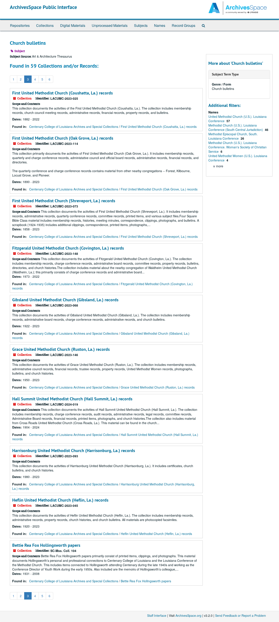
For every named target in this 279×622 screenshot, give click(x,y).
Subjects (141, 25)
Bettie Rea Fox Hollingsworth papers (46, 545)
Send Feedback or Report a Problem (240, 615)
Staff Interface (156, 615)
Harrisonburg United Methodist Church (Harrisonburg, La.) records (73, 450)
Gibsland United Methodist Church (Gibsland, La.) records (65, 300)
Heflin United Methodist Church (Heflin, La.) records (60, 500)
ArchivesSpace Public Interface (43, 7)
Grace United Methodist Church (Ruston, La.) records (61, 349)
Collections (45, 25)
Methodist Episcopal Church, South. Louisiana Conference (233, 136)
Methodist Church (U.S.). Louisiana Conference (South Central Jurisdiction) (236, 127)
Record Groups (183, 25)
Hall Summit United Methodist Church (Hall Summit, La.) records (72, 399)
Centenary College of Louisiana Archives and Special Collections (73, 126)
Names (159, 25)
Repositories (20, 25)
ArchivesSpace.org (188, 615)
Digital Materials (72, 25)
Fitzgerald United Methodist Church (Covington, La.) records (68, 248)
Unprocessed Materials (110, 25)
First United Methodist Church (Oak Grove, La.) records (62, 138)
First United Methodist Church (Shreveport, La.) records (63, 201)
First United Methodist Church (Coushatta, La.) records (62, 93)
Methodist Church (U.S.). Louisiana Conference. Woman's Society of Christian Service (237, 147)
